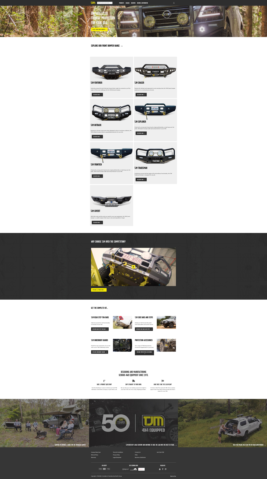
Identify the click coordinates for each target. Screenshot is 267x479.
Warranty (93, 457)
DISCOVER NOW (96, 94)
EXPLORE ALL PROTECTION (98, 290)
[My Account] (174, 3)
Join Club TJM (160, 452)
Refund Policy (94, 455)
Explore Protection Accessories (144, 352)
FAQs (136, 455)
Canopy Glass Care (96, 452)
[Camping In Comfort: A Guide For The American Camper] (44, 423)
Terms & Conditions (118, 452)
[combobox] (104, 3)
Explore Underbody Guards (98, 352)
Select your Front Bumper (98, 29)
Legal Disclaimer (117, 457)
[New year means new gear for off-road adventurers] (222, 423)
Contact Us (137, 452)
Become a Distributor (140, 457)
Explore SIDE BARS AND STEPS (143, 329)
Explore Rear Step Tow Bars (99, 329)
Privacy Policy (116, 455)
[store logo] (93, 2)
